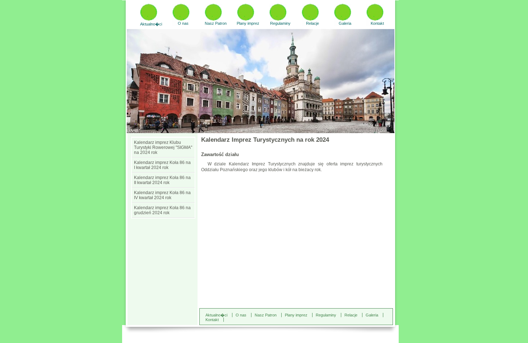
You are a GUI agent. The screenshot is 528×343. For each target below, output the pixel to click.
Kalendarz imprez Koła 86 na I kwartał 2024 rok (162, 165)
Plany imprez (248, 23)
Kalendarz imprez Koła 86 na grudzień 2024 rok (162, 210)
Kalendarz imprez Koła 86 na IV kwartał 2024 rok (162, 195)
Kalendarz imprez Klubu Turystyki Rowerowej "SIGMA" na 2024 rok (163, 147)
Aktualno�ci (151, 24)
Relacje (312, 23)
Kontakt (377, 23)
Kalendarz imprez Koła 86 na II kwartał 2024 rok (162, 180)
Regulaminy (280, 23)
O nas (183, 23)
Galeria (345, 23)
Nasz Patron (216, 23)
